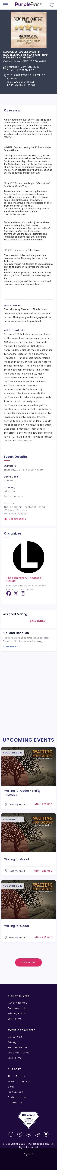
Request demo (17, 1047)
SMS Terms (15, 1018)
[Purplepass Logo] (28, 4)
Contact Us (15, 1102)
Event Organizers (19, 1081)
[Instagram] (23, 594)
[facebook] (8, 594)
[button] (28, 80)
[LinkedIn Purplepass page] (28, 1134)
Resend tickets (17, 1003)
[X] (15, 594)
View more (28, 962)
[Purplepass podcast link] (37, 1134)
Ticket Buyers (16, 1076)
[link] (28, 519)
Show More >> (11, 646)
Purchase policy (18, 1008)
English (27, 1154)
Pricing (12, 1042)
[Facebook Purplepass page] (11, 1134)
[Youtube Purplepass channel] (46, 1134)
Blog (11, 1086)
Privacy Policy (17, 1013)
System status (17, 1097)
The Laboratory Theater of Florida (24, 579)
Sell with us (15, 1036)
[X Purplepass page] (19, 1134)
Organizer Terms (18, 1052)
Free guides (15, 1092)
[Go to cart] (51, 4)
